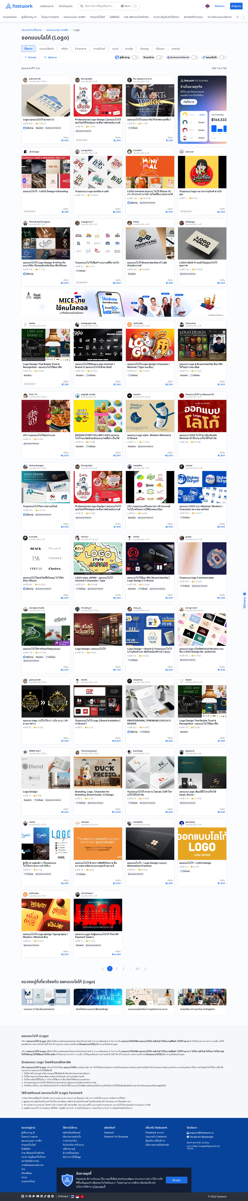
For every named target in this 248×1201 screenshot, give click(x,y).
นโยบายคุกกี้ (98, 1186)
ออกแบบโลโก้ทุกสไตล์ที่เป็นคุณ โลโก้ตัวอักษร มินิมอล (43, 579)
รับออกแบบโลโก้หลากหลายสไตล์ (40, 506)
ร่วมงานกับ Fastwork (156, 1136)
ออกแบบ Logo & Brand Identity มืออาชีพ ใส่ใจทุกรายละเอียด (200, 365)
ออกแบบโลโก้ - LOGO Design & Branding (45, 191)
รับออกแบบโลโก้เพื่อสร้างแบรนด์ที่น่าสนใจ (97, 262)
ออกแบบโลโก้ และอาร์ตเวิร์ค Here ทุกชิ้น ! (149, 119)
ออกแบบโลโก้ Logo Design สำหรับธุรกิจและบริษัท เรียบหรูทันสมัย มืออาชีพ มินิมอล (45, 264)
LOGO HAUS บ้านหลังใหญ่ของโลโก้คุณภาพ (198, 264)
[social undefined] (49, 1196)
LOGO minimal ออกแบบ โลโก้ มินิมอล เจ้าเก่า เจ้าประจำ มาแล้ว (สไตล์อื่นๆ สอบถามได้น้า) (150, 194)
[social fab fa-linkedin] (41, 1196)
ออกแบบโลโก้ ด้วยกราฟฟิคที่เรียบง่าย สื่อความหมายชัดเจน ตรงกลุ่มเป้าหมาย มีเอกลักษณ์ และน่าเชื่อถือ (96, 865)
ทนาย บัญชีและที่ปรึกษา (166, 17)
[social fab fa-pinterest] (52, 1196)
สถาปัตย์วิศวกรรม (193, 17)
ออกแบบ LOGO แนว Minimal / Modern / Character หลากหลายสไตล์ (201, 508)
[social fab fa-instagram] (26, 1196)
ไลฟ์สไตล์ (114, 17)
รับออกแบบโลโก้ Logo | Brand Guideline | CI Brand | (97, 722)
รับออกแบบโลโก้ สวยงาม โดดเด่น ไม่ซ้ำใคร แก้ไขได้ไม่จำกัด (149, 793)
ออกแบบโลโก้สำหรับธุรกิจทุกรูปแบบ (41, 648)
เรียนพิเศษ (26, 1173)
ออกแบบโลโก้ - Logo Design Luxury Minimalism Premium (147, 864)
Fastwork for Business (116, 1136)
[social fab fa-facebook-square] (30, 1196)
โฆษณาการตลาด (50, 17)
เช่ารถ (24, 1177)
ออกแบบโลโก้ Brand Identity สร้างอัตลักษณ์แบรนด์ (147, 264)
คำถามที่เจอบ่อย (71, 1153)
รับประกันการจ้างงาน (73, 1144)
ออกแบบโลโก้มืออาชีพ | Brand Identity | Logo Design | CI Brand (148, 579)
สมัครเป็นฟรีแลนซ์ (71, 1132)
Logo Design (30, 791)
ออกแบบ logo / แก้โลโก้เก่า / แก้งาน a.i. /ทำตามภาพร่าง (45, 722)
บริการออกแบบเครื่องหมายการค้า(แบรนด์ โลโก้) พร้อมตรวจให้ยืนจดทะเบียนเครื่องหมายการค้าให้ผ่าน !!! (148, 509)
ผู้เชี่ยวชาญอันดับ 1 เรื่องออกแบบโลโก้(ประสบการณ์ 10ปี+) (39, 864)
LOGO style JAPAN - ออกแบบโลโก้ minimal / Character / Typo (94, 579)
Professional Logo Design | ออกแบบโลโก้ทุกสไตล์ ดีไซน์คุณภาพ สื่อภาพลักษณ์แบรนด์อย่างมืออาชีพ (98, 122)
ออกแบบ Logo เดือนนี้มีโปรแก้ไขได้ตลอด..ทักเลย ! (197, 793)
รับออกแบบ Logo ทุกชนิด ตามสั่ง (92, 191)
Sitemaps (63, 1196)
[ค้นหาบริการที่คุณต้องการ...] (82, 6)
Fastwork (109, 1132)
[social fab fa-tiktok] (45, 1196)
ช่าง (23, 1169)
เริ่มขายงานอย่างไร (72, 1136)
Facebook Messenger (201, 1136)
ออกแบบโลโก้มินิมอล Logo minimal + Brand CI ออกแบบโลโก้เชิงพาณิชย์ (95, 365)
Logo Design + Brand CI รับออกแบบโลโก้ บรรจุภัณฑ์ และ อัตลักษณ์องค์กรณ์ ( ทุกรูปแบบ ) (149, 651)
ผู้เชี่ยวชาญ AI (29, 17)
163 (137, 969)
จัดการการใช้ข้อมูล (72, 1157)
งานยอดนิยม (10, 17)
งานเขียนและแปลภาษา (220, 17)
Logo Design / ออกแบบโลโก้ (90, 648)
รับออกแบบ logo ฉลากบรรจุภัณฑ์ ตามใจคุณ (200, 193)
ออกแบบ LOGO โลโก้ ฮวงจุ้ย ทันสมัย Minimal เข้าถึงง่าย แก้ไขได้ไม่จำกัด (198, 437)
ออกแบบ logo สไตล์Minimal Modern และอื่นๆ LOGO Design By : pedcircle (201, 650)
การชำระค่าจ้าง (70, 1140)
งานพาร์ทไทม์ (28, 1181)
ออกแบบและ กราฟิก (74, 17)
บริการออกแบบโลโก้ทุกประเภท (39, 435)
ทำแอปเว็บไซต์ (97, 17)
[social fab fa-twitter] (33, 1196)
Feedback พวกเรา (154, 1132)
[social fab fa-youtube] (37, 1196)
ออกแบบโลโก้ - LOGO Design (195, 862)
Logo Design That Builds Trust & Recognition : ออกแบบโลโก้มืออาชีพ (42, 365)
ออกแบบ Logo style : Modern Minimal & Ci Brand (149, 437)
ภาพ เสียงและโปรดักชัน (136, 17)
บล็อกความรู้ (69, 1148)
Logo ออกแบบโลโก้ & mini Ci (38, 119)
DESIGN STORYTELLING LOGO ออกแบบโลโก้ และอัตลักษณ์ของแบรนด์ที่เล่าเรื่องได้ (97, 437)
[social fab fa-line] (22, 1196)
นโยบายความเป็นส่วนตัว (157, 1144)
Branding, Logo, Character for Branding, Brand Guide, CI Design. (94, 793)
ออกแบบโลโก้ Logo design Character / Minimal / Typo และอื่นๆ (148, 365)
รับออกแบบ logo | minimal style (196, 577)
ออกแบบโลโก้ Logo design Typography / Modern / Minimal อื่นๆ (45, 936)
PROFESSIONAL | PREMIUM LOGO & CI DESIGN (149, 722)
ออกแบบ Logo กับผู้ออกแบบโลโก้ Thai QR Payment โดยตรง (96, 936)
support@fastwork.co (202, 1132)
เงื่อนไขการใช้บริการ (155, 1140)
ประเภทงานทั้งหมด (31, 29)
